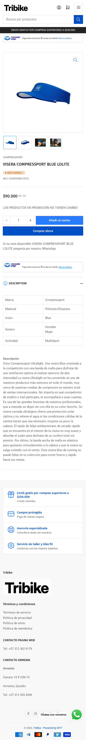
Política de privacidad (17, 618)
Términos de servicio (17, 612)
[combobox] (43, 19)
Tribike (37, 727)
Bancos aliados (65, 38)
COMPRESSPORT (13, 157)
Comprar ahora (43, 231)
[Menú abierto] (78, 7)
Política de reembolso (17, 628)
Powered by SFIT (52, 727)
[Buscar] (78, 19)
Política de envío (14, 623)
